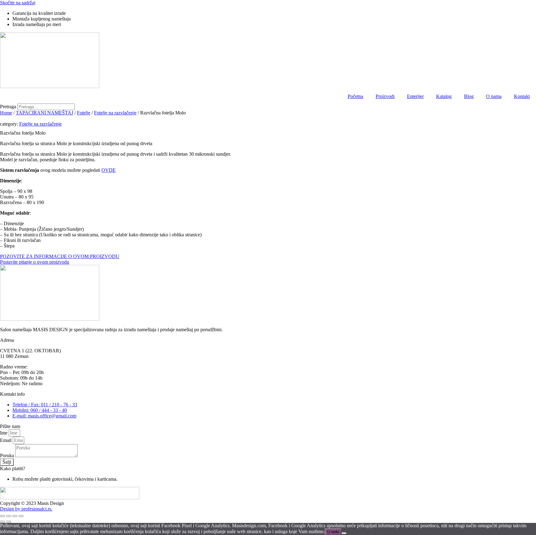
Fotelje (83, 112)
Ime (4, 432)
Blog (469, 96)
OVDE (108, 170)
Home (6, 112)
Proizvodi (385, 96)
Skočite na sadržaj (17, 2)
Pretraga (8, 106)
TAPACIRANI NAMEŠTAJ (44, 112)
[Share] (8, 516)
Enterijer (415, 96)
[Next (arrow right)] (8, 522)
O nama (494, 96)
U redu (333, 531)
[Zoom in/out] (21, 516)
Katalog (444, 96)
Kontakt (522, 96)
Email (6, 440)
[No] (344, 533)
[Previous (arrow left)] (2, 522)
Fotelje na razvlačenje (115, 112)
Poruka (7, 455)
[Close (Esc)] (2, 516)
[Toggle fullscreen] (14, 516)
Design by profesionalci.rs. (26, 508)
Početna (355, 96)
